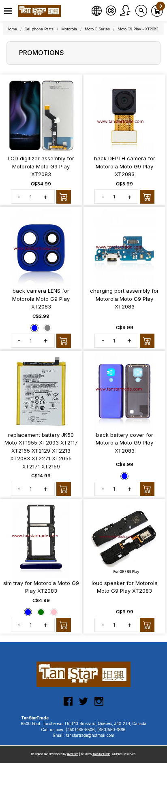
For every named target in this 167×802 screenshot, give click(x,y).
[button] (8, 11)
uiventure (72, 754)
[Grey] (47, 327)
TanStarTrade (101, 754)
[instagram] (99, 704)
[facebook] (68, 704)
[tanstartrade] (40, 11)
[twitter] (83, 704)
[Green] (41, 612)
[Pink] (54, 612)
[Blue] (34, 327)
